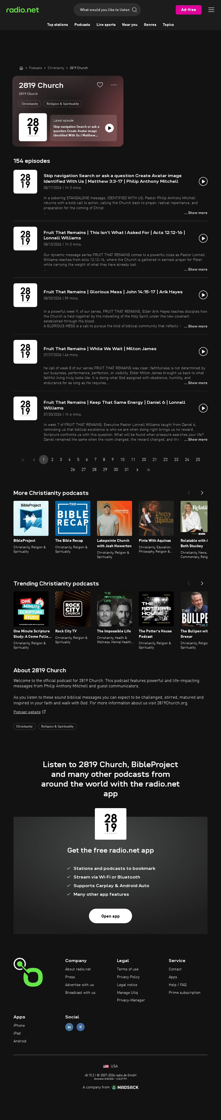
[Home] (21, 68)
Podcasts (82, 25)
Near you (129, 25)
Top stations (57, 25)
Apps (173, 977)
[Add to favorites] (100, 84)
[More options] (114, 85)
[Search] (134, 9)
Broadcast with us (80, 993)
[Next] (202, 491)
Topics (168, 25)
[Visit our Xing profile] (80, 1027)
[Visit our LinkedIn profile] (69, 1027)
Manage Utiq (127, 993)
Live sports (106, 25)
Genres (150, 25)
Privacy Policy (128, 977)
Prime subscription (185, 993)
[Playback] (109, 128)
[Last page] (148, 470)
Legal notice (127, 985)
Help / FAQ (178, 985)
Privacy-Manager (131, 1000)
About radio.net (78, 969)
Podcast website (27, 712)
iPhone (19, 1026)
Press (70, 977)
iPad (17, 1033)
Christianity (30, 104)
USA (114, 1066)
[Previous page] (34, 460)
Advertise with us (79, 985)
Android (19, 1041)
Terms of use (128, 969)
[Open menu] (211, 9)
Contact (175, 969)
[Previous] (188, 491)
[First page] (23, 460)
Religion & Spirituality (63, 104)
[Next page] (137, 470)
